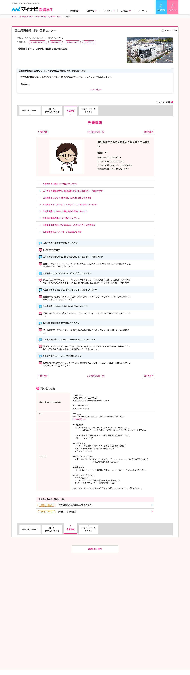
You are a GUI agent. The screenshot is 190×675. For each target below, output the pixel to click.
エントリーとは (163, 102)
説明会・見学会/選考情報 (52, 110)
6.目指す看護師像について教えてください (61, 218)
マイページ (143, 10)
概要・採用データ (30, 110)
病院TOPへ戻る (95, 549)
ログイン (173, 10)
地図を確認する (79, 419)
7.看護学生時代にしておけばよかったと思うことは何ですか (69, 225)
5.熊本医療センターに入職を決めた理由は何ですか (65, 211)
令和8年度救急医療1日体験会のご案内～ (67, 505)
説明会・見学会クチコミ (88, 110)
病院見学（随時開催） (59, 511)
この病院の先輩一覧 (95, 131)
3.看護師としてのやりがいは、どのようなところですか (67, 197)
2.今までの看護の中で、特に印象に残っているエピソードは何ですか (73, 190)
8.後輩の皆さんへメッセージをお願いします (62, 231)
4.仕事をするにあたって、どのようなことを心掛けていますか (70, 204)
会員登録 (161, 10)
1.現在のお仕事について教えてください (60, 184)
